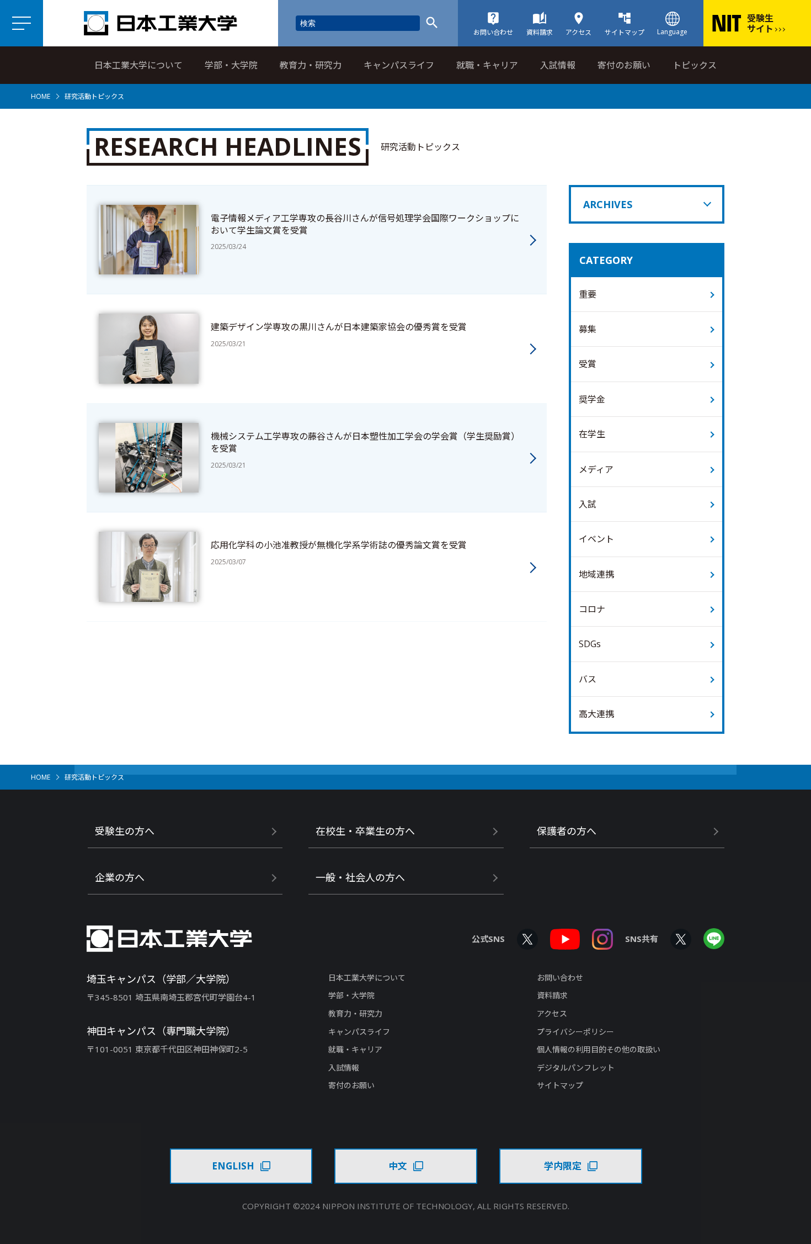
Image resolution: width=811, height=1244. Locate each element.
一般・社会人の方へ (360, 877)
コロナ (592, 609)
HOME (40, 96)
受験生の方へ (124, 831)
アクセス (552, 1013)
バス (587, 679)
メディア (596, 469)
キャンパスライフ (399, 65)
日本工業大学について (138, 65)
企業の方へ (120, 877)
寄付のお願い (623, 65)
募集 (587, 329)
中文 (397, 1166)
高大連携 (596, 714)
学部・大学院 (231, 65)
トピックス (695, 65)
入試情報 (557, 65)
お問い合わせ (560, 977)
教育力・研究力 (311, 65)
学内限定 (562, 1166)
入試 (587, 504)
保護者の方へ (566, 831)
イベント (596, 539)
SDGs (590, 644)
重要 (587, 294)
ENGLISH (233, 1166)
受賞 (587, 364)
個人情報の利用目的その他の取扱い (598, 1049)
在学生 (592, 434)
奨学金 (592, 399)
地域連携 (596, 574)
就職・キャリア (487, 65)
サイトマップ (560, 1085)
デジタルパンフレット (576, 1067)
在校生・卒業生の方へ (365, 831)
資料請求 (552, 995)
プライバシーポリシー (575, 1031)
